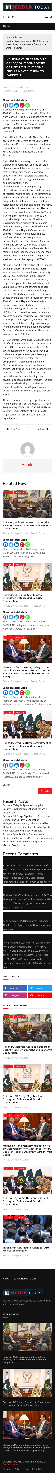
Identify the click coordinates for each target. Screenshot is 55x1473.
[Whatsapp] (27, 105)
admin (17, 91)
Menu (8, 26)
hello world (9, 921)
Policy (17, 1469)
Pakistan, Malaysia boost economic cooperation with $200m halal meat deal (27, 963)
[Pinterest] (22, 105)
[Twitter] (11, 105)
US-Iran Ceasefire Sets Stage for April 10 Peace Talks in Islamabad (27, 903)
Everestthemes (11, 1464)
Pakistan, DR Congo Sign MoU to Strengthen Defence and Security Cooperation (22, 598)
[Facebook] (5, 105)
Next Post (40, 429)
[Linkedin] (16, 105)
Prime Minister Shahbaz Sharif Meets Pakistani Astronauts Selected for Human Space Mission (27, 877)
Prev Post (15, 429)
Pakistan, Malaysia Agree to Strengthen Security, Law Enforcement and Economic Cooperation (27, 525)
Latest (8, 492)
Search (6, 784)
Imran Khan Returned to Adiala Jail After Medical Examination (26, 1249)
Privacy (6, 1469)
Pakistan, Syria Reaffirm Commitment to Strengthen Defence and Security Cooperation (27, 746)
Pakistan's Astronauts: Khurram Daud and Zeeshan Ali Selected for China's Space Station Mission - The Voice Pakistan (27, 869)
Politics (19, 1218)
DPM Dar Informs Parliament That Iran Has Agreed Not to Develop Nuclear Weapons (27, 925)
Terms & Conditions (34, 1469)
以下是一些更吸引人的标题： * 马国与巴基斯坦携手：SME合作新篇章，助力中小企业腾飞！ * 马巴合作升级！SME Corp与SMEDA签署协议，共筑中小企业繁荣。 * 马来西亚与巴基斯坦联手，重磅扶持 (26, 951)
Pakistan (20, 492)
